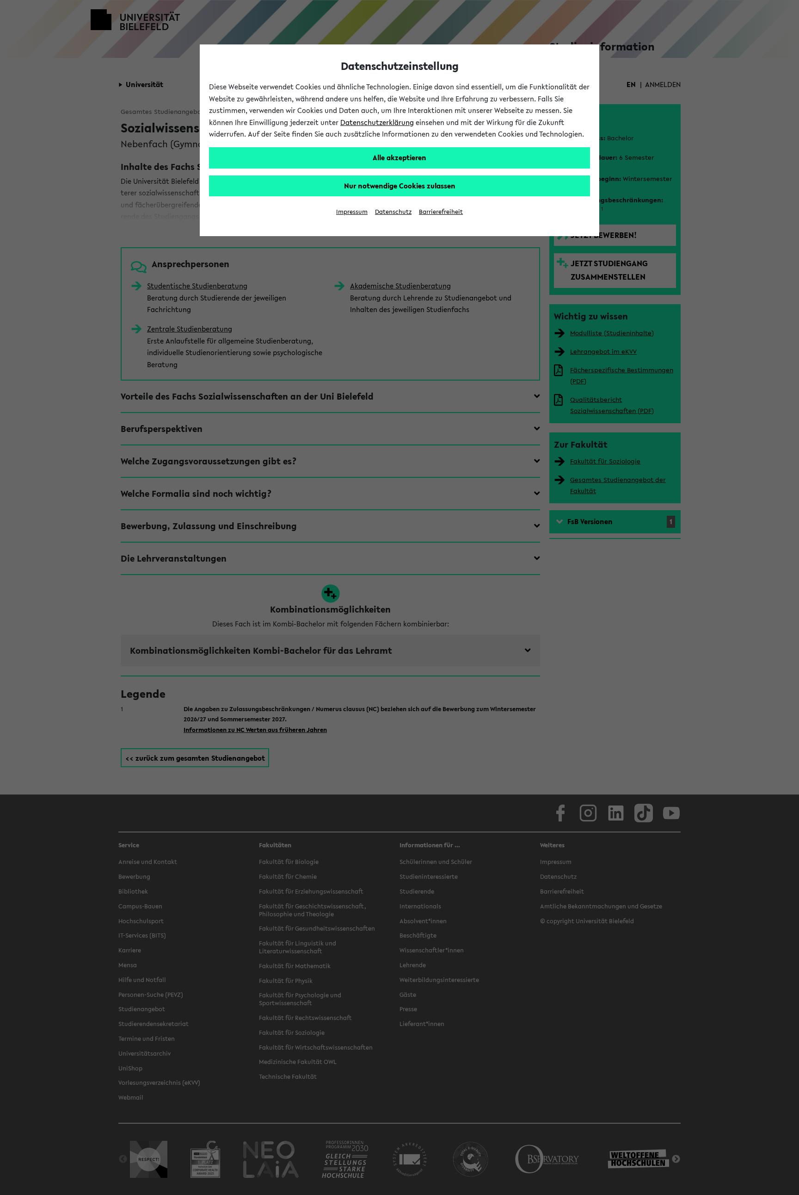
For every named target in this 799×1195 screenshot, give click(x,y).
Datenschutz (393, 211)
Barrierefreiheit (441, 211)
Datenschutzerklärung (377, 122)
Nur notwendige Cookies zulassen (399, 186)
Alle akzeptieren (399, 157)
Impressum (352, 211)
